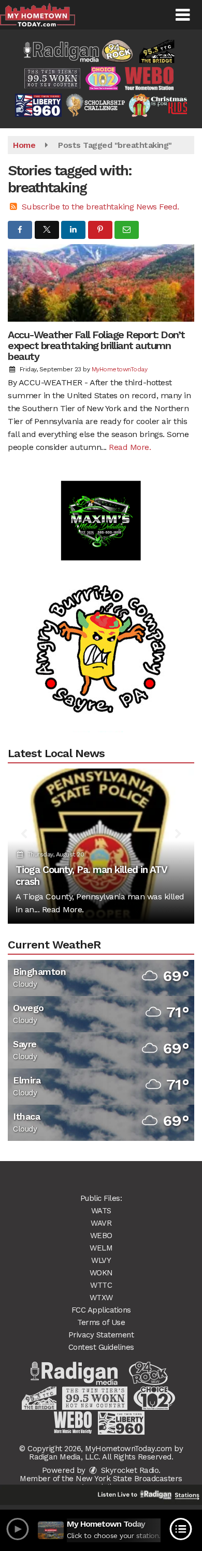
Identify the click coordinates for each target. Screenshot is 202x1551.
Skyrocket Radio (128, 1470)
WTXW (101, 1297)
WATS (101, 1210)
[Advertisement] (101, 508)
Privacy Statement (101, 1334)
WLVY (101, 1260)
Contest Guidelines (101, 1347)
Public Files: (101, 1198)
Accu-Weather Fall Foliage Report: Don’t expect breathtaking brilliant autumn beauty (96, 345)
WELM (101, 1248)
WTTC (101, 1285)
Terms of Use (101, 1322)
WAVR (101, 1223)
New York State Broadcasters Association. (129, 1483)
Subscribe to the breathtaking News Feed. (100, 207)
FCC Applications (101, 1310)
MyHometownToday (120, 369)
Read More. (130, 447)
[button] (182, 15)
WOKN (101, 1272)
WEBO (101, 1235)
